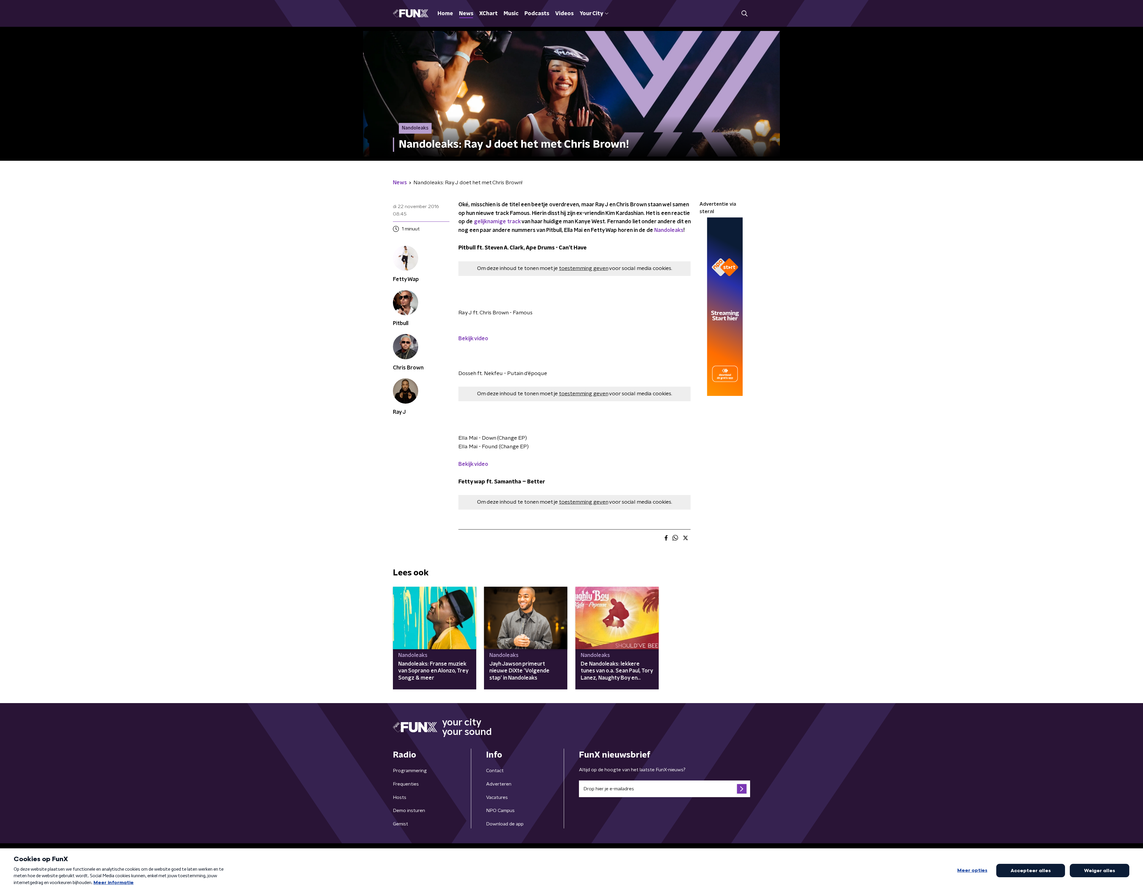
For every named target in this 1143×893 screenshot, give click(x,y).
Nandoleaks (668, 230)
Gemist (400, 824)
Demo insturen (409, 810)
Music (511, 13)
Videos (564, 13)
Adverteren (498, 784)
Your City (591, 13)
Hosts (399, 797)
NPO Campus (500, 810)
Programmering (410, 770)
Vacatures (497, 797)
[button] (744, 13)
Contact (495, 770)
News (466, 13)
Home (445, 13)
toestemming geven (583, 268)
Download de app (505, 824)
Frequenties (406, 784)
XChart (488, 13)
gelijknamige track (497, 221)
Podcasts (536, 13)
